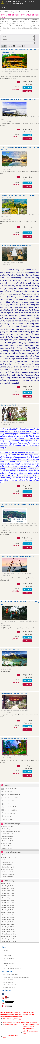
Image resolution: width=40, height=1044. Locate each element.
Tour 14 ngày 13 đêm (9, 941)
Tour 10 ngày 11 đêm (9, 931)
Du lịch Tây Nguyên (8, 867)
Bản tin (5, 950)
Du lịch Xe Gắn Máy (11, 797)
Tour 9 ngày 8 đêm (8, 924)
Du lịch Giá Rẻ (9, 801)
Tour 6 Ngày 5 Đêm (8, 907)
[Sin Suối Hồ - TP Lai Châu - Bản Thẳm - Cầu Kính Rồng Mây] (19, 613)
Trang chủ (3, 12)
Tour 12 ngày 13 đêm (9, 934)
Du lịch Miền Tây (7, 862)
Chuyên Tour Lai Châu (9, 857)
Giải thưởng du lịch (9, 982)
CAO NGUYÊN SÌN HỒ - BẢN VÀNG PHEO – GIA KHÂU (18, 100)
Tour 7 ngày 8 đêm (8, 917)
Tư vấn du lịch (7, 966)
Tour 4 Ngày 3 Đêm (8, 895)
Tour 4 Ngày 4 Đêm (8, 898)
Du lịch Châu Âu (7, 826)
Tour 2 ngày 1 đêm (8, 886)
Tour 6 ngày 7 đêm (8, 910)
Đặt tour (28, 91)
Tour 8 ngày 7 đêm (8, 919)
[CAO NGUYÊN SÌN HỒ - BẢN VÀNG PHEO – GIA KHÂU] (19, 109)
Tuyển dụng (7, 955)
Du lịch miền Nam (8, 869)
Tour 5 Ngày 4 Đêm (8, 902)
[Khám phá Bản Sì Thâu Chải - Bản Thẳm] (19, 702)
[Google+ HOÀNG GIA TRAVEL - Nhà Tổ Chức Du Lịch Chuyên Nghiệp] (15, 1003)
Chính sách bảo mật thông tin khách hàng (16, 977)
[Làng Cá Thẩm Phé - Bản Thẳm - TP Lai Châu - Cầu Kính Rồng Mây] (19, 158)
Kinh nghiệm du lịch (9, 961)
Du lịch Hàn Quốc (7, 841)
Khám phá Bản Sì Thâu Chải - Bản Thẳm (14, 693)
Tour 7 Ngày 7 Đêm (8, 915)
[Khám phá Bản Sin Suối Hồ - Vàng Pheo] (19, 747)
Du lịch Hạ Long (7, 864)
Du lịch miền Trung (8, 860)
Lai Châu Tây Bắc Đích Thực (12, 968)
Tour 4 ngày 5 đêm (8, 900)
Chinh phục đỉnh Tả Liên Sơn (10, 405)
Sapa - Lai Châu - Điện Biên (10, 649)
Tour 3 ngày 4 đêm (8, 893)
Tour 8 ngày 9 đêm (8, 922)
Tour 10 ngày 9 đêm (8, 929)
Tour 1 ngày (6, 883)
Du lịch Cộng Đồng (10, 810)
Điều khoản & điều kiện (10, 974)
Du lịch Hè (7, 804)
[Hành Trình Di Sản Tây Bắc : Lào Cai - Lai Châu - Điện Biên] (19, 515)
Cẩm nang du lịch (8, 958)
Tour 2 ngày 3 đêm (8, 888)
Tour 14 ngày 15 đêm (9, 936)
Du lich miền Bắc (7, 855)
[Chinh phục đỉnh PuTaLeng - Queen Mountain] (19, 254)
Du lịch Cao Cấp (9, 813)
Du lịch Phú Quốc (7, 872)
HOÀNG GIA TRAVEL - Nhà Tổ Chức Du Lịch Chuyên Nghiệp (3, 3)
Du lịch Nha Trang (8, 874)
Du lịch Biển (8, 791)
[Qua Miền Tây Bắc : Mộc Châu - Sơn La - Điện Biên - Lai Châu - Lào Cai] (19, 206)
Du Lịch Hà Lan (7, 848)
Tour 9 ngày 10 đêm (8, 927)
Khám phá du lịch (8, 963)
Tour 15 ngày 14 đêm (9, 939)
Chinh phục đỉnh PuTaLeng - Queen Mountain (16, 245)
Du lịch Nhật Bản (7, 833)
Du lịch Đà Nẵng (7, 876)
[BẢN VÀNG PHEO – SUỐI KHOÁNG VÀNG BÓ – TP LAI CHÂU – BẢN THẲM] (19, 61)
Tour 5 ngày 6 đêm (8, 905)
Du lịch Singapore (8, 829)
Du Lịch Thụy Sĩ (7, 845)
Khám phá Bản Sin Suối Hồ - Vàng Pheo (14, 738)
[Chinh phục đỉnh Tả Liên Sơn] (19, 414)
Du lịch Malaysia (7, 836)
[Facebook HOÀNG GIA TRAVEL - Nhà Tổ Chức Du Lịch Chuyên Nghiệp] (15, 994)
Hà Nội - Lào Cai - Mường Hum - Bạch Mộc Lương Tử (18, 556)
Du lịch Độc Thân (7, 819)
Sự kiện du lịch (8, 953)
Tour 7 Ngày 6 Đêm (8, 912)
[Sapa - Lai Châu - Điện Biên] (19, 658)
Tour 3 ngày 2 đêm (8, 890)
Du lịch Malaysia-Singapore (11, 831)
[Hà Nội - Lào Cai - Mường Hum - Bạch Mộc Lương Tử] (19, 565)
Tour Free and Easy (10, 788)
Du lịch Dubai (6, 843)
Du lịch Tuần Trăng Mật (12, 794)
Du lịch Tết (8, 816)
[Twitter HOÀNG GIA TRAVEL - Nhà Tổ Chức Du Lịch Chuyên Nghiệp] (16, 1000)
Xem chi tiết (27, 87)
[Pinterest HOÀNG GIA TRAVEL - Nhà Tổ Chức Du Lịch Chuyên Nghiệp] (16, 1004)
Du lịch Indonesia (7, 838)
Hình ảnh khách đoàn (10, 985)
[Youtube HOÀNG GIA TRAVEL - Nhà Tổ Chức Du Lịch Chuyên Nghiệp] (15, 997)
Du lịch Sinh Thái (10, 807)
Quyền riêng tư (8, 979)
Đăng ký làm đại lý (9, 987)
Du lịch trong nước (12, 12)
